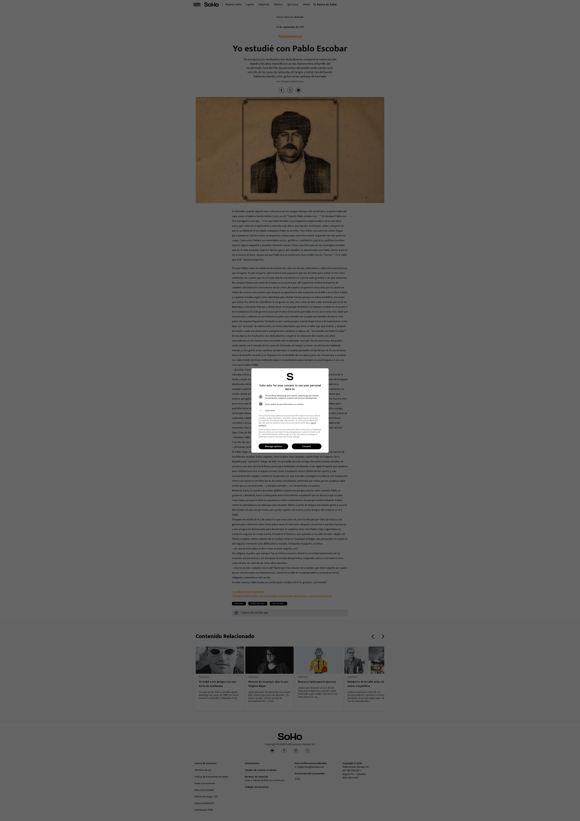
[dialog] (290, 410)
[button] (290, 410)
